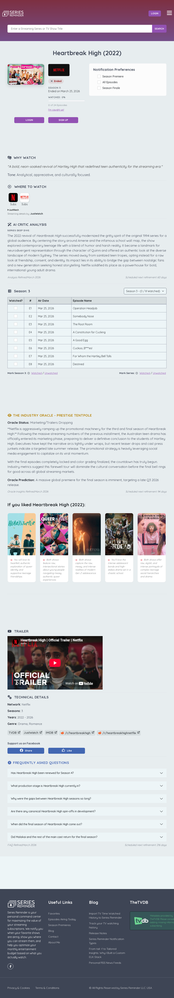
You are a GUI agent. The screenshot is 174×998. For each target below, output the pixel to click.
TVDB (13, 732)
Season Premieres (59, 925)
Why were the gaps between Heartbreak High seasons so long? (51, 798)
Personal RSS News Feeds (105, 962)
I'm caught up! (56, 109)
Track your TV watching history (104, 925)
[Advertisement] (87, 139)
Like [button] (69, 750)
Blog (51, 930)
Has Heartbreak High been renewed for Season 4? (42, 773)
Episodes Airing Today (62, 919)
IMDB (50, 732)
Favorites (54, 913)
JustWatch (36, 213)
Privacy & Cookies (18, 988)
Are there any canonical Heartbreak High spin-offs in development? (53, 811)
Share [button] (28, 750)
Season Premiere (113, 76)
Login (154, 13)
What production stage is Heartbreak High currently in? (45, 786)
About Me (54, 942)
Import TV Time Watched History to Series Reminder (105, 915)
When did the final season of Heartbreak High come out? (46, 824)
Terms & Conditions (47, 988)
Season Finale (111, 88)
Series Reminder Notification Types (106, 941)
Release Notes (98, 933)
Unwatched (51, 373)
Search (159, 28)
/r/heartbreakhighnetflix (119, 733)
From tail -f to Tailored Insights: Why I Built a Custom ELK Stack (107, 953)
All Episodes (110, 82)
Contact (53, 936)
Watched (36, 373)
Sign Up (63, 120)
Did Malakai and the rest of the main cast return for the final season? (54, 837)
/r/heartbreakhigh (77, 733)
